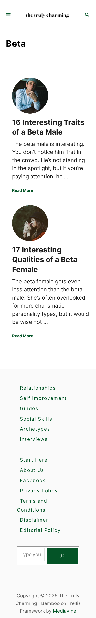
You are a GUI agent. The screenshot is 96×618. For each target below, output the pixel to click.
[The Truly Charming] (47, 15)
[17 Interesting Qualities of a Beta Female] (30, 223)
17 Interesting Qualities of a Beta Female (44, 259)
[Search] (62, 556)
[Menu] (8, 15)
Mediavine (64, 611)
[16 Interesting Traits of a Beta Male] (30, 96)
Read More (22, 190)
